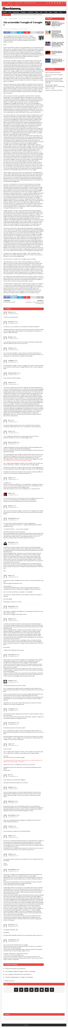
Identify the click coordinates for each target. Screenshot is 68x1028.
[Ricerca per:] (58, 14)
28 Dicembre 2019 (55, 47)
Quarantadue (9, 2)
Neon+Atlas (11, 321)
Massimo (10, 337)
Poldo (9, 493)
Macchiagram (5, 5)
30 (59, 64)
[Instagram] (52, 3)
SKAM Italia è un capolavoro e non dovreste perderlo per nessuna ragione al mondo (58, 23)
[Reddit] (60, 3)
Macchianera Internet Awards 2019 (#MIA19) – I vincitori (57, 52)
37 (30, 28)
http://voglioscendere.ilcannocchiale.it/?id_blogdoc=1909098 (17, 460)
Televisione (30, 12)
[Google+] (62, 3)
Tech (60, 12)
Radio (11, 5)
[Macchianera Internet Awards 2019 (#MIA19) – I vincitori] (48, 53)
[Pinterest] (55, 3)
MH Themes (26, 1025)
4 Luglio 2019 (54, 64)
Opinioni (5, 12)
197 (59, 27)
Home (4, 2)
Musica (36, 12)
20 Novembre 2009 (9, 28)
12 (59, 38)
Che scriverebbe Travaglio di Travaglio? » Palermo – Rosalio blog (20, 971)
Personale (23, 12)
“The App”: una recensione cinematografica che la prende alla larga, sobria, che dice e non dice (58, 44)
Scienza (55, 12)
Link (10, 12)
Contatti (17, 5)
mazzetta (10, 680)
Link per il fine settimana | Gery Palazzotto (15, 968)
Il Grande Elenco (18, 2)
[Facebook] (47, 3)
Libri (41, 12)
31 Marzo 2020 (55, 38)
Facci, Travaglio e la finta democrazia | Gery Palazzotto (18, 974)
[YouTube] (57, 3)
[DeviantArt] (65, 3)
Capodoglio (10, 360)
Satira (45, 12)
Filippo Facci (16, 28)
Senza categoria (24, 28)
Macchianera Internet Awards (30, 2)
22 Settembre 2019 (55, 55)
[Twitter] (49, 3)
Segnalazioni (16, 12)
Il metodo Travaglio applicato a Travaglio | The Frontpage (19, 977)
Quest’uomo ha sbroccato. (56, 90)
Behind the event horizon (55, 72)
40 (61, 55)
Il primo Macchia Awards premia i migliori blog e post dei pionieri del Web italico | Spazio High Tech (54, 80)
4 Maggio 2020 (54, 27)
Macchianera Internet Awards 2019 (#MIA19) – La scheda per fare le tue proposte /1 (58, 60)
